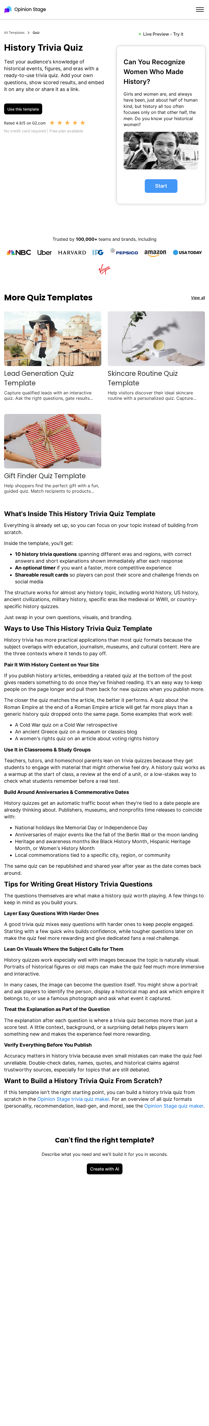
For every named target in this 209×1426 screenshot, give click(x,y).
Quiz (36, 33)
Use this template (23, 109)
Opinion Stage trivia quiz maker (73, 1099)
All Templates (14, 33)
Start (161, 186)
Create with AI (104, 1169)
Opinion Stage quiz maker (173, 1106)
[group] (161, 125)
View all (198, 297)
